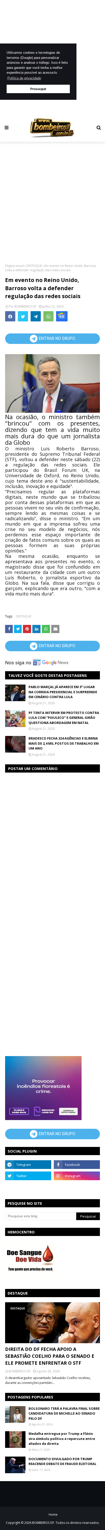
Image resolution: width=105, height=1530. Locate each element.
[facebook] (77, 1164)
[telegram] (28, 1164)
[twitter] (28, 1175)
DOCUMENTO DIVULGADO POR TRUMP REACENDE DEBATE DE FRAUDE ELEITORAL (62, 1461)
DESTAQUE (34, 266)
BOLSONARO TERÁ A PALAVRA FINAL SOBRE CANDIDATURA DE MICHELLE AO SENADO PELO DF (64, 1413)
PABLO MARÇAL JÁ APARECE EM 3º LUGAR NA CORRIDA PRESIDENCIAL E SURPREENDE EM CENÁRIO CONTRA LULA (63, 692)
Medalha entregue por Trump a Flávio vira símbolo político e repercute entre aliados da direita (62, 1438)
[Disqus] (52, 841)
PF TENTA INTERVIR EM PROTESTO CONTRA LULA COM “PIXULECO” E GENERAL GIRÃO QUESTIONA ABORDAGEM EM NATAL (64, 717)
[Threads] (28, 1187)
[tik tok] (77, 1187)
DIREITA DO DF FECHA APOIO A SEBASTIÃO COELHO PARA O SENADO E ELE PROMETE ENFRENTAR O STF (49, 1356)
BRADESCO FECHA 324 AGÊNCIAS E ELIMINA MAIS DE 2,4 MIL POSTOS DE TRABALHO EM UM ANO (64, 743)
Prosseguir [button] (38, 89)
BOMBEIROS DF (25, 306)
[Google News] (62, 316)
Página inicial (14, 266)
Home (53, 1514)
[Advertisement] (52, 202)
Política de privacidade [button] (24, 78)
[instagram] (77, 1175)
